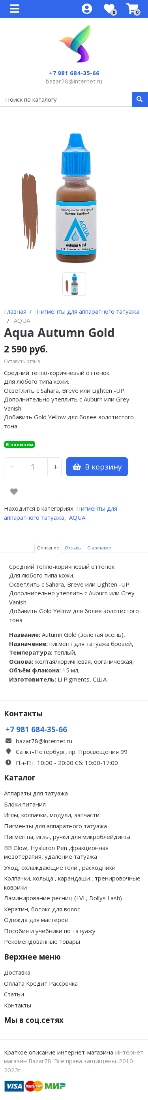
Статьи (14, 994)
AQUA (77, 517)
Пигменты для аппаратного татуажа (55, 826)
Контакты (17, 1005)
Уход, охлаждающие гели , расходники (60, 867)
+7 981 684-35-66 (74, 73)
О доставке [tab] (99, 548)
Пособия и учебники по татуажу (50, 931)
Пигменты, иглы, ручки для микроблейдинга (67, 837)
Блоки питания (25, 804)
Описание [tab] (48, 548)
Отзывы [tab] (73, 548)
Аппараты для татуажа (36, 793)
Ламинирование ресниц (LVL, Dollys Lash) (63, 898)
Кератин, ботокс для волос (42, 909)
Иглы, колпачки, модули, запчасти (51, 815)
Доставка (17, 972)
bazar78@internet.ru (74, 81)
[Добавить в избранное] (14, 491)
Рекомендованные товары (42, 941)
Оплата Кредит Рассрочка (41, 983)
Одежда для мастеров (36, 920)
